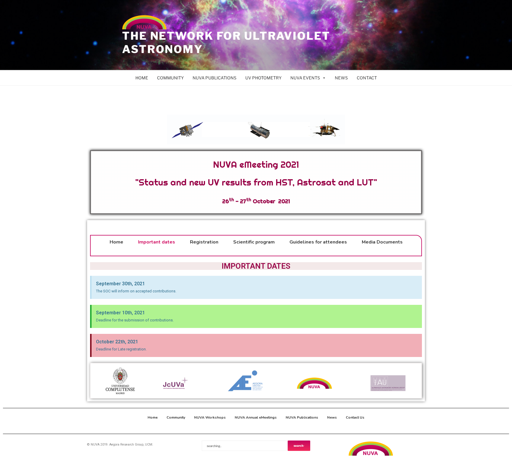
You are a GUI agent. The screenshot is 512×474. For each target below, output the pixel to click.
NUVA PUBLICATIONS (214, 77)
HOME (141, 77)
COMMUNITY (170, 77)
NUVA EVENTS (305, 77)
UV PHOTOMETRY (263, 77)
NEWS (341, 77)
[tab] (256, 224)
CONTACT (367, 77)
